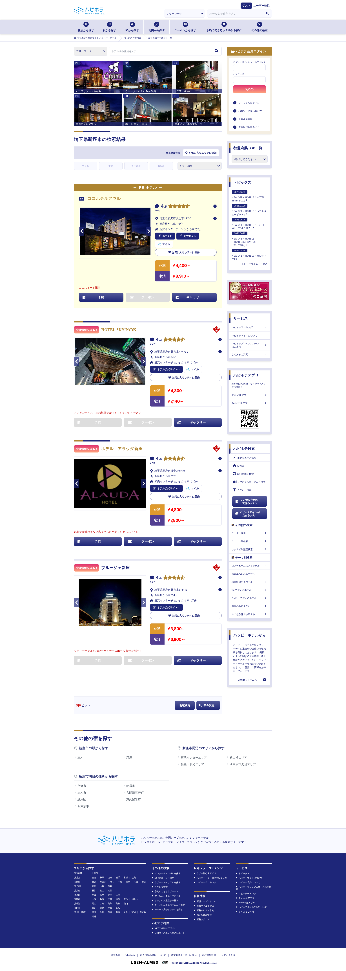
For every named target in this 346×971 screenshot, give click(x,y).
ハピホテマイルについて (244, 335)
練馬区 (81, 799)
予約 (110, 165)
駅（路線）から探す (164, 877)
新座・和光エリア (192, 764)
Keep (161, 165)
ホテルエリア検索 (246, 457)
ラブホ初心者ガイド (206, 873)
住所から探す (86, 30)
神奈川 (103, 881)
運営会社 (115, 955)
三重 (118, 894)
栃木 (128, 881)
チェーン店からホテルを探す (169, 909)
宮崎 (134, 912)
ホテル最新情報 (204, 914)
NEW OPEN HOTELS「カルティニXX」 (249, 254)
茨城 (136, 881)
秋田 (102, 877)
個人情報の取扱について (153, 955)
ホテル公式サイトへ (168, 369)
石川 (94, 890)
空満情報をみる (85, 329)
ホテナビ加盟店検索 (242, 549)
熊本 (118, 912)
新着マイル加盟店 (205, 905)
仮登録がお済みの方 (249, 127)
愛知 (94, 894)
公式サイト (190, 236)
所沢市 (81, 786)
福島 (134, 877)
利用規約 (130, 955)
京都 (110, 899)
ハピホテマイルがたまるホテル (249, 513)
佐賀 (102, 912)
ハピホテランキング (242, 327)
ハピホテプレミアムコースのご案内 (246, 345)
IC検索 (240, 465)
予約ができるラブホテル (166, 891)
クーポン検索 (239, 533)
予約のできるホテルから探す (223, 30)
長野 (110, 886)
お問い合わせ (228, 955)
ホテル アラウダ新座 (121, 448)
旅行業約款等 (209, 955)
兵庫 (102, 899)
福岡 (94, 912)
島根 (118, 903)
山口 (126, 903)
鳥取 (110, 903)
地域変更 (184, 705)
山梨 (102, 886)
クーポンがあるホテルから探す (170, 905)
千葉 (120, 881)
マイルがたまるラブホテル (168, 896)
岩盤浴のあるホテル (242, 581)
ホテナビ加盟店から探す (166, 900)
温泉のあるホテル (241, 606)
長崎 (110, 912)
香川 (94, 907)
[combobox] (235, 13)
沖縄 (94, 916)
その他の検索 (259, 30)
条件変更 (209, 705)
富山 (102, 890)
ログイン (250, 89)
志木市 (81, 792)
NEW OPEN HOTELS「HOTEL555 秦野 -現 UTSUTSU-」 (244, 239)
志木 (80, 757)
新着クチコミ (203, 919)
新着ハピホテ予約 (205, 910)
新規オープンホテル (206, 901)
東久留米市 (133, 799)
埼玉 (112, 881)
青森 (94, 877)
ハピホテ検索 (244, 449)
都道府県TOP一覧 (247, 148)
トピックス (242, 182)
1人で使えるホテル (241, 589)
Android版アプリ (241, 403)
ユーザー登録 (261, 5)
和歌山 (135, 899)
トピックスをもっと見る (254, 264)
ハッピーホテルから (249, 635)
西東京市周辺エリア (243, 764)
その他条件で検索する (243, 614)
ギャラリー (194, 297)
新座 (129, 757)
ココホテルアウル (104, 198)
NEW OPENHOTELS (165, 928)
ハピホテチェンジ (247, 893)
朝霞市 (130, 786)
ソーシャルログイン (249, 102)
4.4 (159, 459)
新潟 (94, 886)
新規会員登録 (245, 119)
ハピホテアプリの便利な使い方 (212, 877)
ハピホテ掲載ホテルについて (253, 907)
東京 (94, 881)
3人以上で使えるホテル (244, 598)
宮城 (126, 877)
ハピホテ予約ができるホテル (249, 501)
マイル (85, 165)
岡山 (94, 903)
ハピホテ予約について (249, 882)
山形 (110, 877)
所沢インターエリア (194, 757)
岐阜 (102, 894)
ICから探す (132, 30)
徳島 (102, 907)
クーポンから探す (185, 30)
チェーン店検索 (240, 541)
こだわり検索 (244, 490)
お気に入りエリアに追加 (203, 152)
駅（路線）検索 (245, 473)
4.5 (164, 206)
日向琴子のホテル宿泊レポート (170, 933)
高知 (118, 907)
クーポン (136, 165)
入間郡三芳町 (135, 792)
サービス (240, 318)
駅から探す (109, 30)
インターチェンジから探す (168, 873)
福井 (110, 890)
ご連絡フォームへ (247, 679)
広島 (102, 903)
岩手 (118, 877)
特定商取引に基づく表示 (184, 955)
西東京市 (83, 806)
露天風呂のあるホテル (243, 573)
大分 (126, 912)
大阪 (94, 899)
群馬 (144, 881)
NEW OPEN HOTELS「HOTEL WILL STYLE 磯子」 (248, 224)
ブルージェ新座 (115, 567)
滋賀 (118, 899)
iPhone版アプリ (240, 395)
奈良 (126, 899)
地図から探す (156, 30)
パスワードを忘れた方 (250, 110)
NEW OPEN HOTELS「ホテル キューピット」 (249, 210)
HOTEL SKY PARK (118, 329)
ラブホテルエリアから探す (251, 481)
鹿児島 (142, 912)
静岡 (110, 894)
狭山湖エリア (238, 757)
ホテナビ (167, 236)
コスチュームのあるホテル (246, 565)
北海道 (95, 873)
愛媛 (110, 907)
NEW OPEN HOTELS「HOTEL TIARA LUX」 (248, 196)
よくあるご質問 (240, 354)
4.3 (159, 340)
